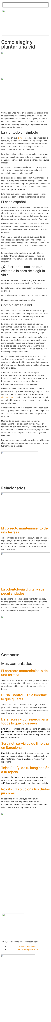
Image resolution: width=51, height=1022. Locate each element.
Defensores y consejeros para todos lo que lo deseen (24, 721)
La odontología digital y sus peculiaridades (22, 591)
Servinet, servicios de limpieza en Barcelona (25, 745)
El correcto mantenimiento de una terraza (24, 530)
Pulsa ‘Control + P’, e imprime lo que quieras (24, 697)
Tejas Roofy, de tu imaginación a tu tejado (25, 770)
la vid (20, 138)
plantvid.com (7, 397)
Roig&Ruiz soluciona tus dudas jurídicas (25, 791)
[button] (25, 35)
